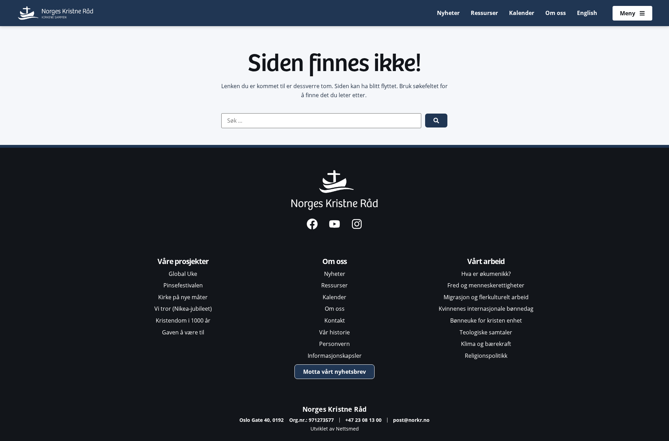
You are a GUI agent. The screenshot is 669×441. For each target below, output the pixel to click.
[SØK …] (321, 121)
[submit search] (436, 120)
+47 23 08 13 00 (363, 420)
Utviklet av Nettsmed (334, 428)
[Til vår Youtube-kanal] (334, 224)
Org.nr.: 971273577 (311, 420)
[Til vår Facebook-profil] (312, 224)
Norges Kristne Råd (334, 409)
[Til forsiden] (56, 13)
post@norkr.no (411, 420)
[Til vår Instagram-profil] (356, 224)
